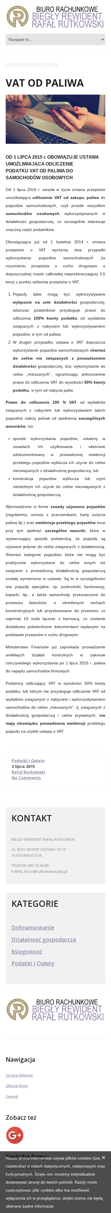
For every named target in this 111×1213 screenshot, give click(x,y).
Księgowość (26, 951)
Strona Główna (19, 1075)
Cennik (12, 1096)
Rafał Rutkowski (28, 772)
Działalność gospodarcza (43, 939)
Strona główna (18, 64)
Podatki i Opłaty (44, 64)
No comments (26, 777)
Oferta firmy (17, 1085)
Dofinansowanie (32, 927)
